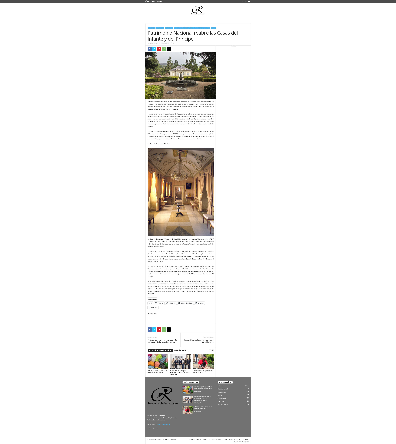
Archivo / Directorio (234, 439)
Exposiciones (177, 28)
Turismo (213, 28)
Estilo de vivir (169, 28)
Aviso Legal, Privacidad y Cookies (198, 439)
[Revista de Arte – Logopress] (198, 10)
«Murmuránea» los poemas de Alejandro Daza (202, 371)
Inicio (149, 26)
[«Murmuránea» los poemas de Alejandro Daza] (203, 361)
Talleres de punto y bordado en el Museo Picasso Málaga (157, 371)
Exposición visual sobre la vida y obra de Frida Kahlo (198, 341)
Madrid (185, 28)
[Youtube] (249, 1)
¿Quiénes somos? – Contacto (241, 441)
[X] (246, 1)
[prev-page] (210, 350)
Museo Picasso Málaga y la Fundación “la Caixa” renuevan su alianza (180, 372)
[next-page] (213, 350)
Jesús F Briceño (154, 43)
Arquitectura (159, 28)
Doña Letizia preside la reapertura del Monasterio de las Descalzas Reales (162, 341)
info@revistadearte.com (163, 424)
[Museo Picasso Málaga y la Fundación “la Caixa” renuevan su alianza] (180, 361)
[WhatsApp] (164, 49)
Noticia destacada (204, 28)
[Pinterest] (159, 49)
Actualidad (154, 26)
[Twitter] (154, 49)
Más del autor (180, 350)
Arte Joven (221, 401)
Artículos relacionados (160, 350)
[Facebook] (243, 1)
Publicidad (245, 439)
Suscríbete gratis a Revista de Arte (218, 439)
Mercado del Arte (193, 28)
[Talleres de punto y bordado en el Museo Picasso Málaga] (158, 361)
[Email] (169, 49)
